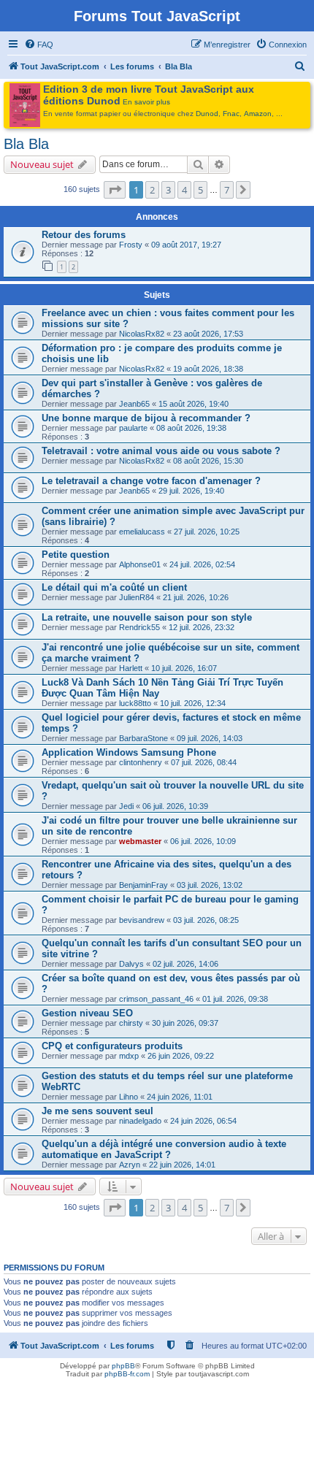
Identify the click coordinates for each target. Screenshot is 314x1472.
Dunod (207, 114)
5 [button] (200, 189)
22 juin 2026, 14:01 (182, 1164)
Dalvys (131, 963)
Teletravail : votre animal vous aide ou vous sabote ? (161, 450)
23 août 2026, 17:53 (208, 333)
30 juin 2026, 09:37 (185, 1023)
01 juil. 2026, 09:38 (235, 998)
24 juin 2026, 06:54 (203, 1120)
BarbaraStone (143, 738)
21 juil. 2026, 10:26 (196, 597)
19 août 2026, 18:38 (208, 368)
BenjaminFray (143, 885)
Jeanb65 (134, 403)
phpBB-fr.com (127, 1374)
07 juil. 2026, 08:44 (204, 762)
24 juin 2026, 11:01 (179, 1096)
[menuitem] (38, 44)
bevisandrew (141, 920)
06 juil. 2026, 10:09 (203, 841)
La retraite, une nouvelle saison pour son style (147, 617)
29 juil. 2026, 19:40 (191, 490)
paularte (133, 427)
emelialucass (142, 531)
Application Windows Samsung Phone (129, 752)
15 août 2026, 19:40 (193, 403)
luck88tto (135, 703)
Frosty (130, 244)
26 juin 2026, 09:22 (181, 1055)
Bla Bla (26, 144)
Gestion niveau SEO (87, 1013)
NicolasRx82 (141, 333)
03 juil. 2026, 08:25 (206, 920)
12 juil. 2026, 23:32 (201, 627)
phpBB (123, 1366)
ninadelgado (140, 1120)
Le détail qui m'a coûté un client (114, 587)
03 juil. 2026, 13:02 (209, 885)
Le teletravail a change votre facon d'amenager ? (151, 480)
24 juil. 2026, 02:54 (202, 564)
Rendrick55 (139, 627)
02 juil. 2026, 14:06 (185, 963)
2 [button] (152, 189)
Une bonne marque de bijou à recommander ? (146, 418)
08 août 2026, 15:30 (208, 460)
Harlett (130, 668)
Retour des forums (84, 234)
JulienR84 (136, 597)
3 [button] (168, 189)
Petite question (76, 554)
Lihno (128, 1096)
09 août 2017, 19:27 (186, 244)
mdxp (129, 1055)
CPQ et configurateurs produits (112, 1045)
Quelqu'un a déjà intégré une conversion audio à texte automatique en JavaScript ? (164, 1149)
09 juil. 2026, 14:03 (209, 738)
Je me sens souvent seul (97, 1110)
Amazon (258, 114)
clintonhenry (140, 762)
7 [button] (226, 189)
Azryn (129, 1164)
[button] (115, 190)
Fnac (231, 114)
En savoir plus (146, 102)
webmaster (140, 841)
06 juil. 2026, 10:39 (175, 806)
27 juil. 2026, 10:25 (207, 531)
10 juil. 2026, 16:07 (184, 668)
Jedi (126, 806)
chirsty (131, 1023)
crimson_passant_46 (156, 998)
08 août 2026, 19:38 (191, 427)
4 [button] (184, 189)
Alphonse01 (140, 564)
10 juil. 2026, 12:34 (193, 703)
